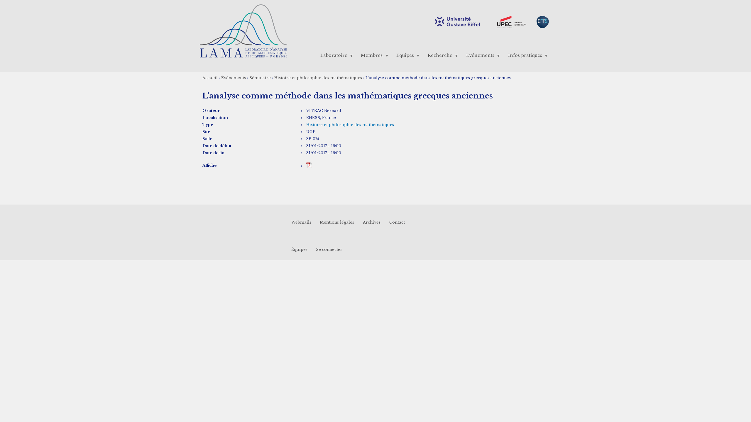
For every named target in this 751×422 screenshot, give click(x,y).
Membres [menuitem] (370, 57)
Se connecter (329, 249)
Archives (371, 222)
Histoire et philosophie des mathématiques (318, 78)
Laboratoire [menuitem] (331, 57)
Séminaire (260, 78)
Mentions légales (337, 222)
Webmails (301, 222)
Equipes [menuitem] (403, 57)
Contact (397, 222)
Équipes (299, 249)
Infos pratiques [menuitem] (523, 57)
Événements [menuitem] (478, 57)
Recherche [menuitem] (438, 57)
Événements (233, 78)
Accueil (210, 78)
